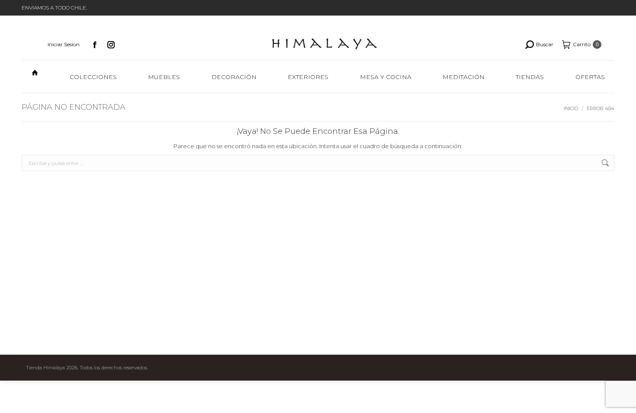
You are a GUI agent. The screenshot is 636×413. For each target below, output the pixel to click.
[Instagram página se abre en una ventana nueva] (111, 44)
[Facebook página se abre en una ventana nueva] (94, 44)
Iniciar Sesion (64, 44)
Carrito (586, 44)
